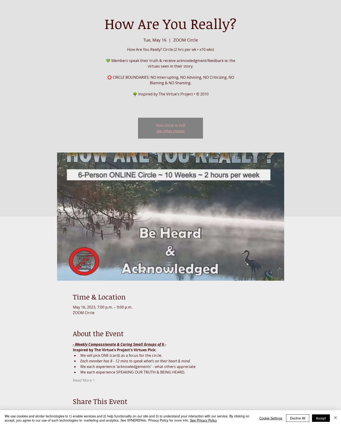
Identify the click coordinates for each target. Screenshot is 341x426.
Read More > (84, 380)
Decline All (297, 418)
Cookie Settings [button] (270, 418)
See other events (171, 130)
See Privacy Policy (203, 420)
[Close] (335, 418)
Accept (321, 418)
